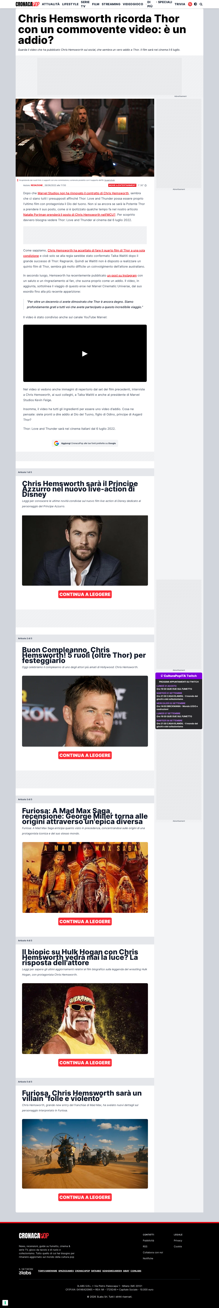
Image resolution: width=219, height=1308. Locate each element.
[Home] (27, 4)
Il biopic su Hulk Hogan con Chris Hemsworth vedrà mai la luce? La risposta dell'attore (80, 957)
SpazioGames (66, 1271)
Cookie (178, 1246)
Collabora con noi (153, 1252)
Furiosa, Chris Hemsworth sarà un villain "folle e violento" (82, 1096)
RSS (145, 1246)
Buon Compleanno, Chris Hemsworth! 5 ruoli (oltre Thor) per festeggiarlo (84, 655)
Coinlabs (136, 1271)
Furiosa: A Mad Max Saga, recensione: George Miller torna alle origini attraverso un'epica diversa (85, 816)
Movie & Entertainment (122, 185)
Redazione (37, 185)
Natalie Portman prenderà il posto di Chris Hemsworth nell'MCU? (69, 214)
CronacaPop (82, 1271)
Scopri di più (109, 180)
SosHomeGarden (112, 1271)
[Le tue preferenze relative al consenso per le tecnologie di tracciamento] (5, 1303)
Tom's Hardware (47, 1271)
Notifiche (148, 1258)
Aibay (126, 1271)
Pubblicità (148, 1240)
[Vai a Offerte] (190, 4)
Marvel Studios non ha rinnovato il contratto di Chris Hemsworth (83, 193)
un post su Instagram (122, 275)
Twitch (192, 676)
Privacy (178, 1240)
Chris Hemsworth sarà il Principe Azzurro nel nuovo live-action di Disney (80, 489)
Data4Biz (96, 1271)
